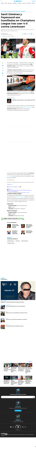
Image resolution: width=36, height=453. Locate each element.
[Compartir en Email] (31, 34)
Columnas (24, 3)
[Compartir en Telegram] (29, 34)
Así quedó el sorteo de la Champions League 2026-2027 (15, 232)
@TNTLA (10, 189)
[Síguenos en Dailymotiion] (25, 427)
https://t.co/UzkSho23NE (19, 190)
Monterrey (19, 3)
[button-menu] (1, 1)
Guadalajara (15, 3)
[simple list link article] (18, 291)
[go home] (18, 433)
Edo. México (10, 3)
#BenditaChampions (27, 190)
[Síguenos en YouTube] (18, 427)
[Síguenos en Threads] (22, 427)
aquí (23, 219)
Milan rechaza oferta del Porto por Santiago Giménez (29, 226)
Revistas (33, 3)
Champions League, (20, 196)
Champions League (11, 243)
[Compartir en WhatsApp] (23, 34)
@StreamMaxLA (11, 190)
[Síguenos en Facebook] (10, 427)
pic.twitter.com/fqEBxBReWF (12, 191)
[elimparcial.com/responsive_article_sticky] (35, 446)
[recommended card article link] (9, 101)
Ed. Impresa (29, 3)
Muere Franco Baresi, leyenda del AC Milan (29, 231)
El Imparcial (4, 11)
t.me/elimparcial (18, 420)
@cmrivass (10, 184)
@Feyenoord (10, 186)
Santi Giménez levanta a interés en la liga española (15, 226)
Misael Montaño (5, 33)
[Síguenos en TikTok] (20, 427)
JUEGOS (2, 3)
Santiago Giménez (20, 11)
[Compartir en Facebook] (25, 34)
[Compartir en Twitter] (27, 34)
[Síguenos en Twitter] (13, 427)
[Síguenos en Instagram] (15, 427)
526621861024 (18, 407)
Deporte (11, 11)
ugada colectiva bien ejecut (27, 107)
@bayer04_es (17, 186)
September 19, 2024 (25, 192)
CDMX (6, 3)
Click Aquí (18, 410)
